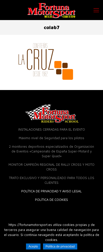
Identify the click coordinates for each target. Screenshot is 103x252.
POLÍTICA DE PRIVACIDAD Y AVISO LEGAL (51, 191)
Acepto (33, 246)
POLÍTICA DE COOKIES (51, 200)
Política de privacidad (60, 246)
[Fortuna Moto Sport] (51, 10)
